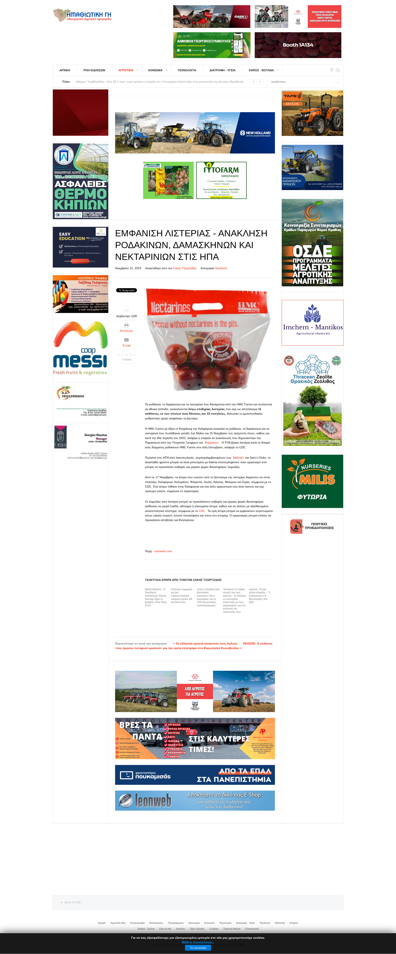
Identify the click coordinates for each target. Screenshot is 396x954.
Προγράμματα (176, 923)
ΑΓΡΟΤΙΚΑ (126, 70)
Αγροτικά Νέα (117, 923)
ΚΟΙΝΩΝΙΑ (155, 70)
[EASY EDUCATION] (80, 247)
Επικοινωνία (252, 928)
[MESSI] (80, 348)
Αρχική (102, 923)
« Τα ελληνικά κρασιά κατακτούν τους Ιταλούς (205, 643)
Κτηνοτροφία (137, 923)
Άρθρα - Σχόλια (146, 928)
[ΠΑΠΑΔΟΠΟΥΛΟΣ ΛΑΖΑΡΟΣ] (80, 181)
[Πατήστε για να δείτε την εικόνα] (210, 341)
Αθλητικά (280, 923)
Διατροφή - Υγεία (245, 923)
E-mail (126, 345)
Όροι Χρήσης (197, 928)
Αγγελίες (180, 928)
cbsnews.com (163, 551)
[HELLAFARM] (80, 112)
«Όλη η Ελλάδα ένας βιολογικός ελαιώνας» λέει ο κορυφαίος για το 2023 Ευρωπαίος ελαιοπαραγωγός (208, 597)
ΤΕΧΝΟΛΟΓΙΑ (187, 70)
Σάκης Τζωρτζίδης (185, 268)
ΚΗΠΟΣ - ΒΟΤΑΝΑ (261, 70)
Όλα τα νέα (165, 928)
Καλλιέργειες (156, 923)
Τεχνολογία (225, 923)
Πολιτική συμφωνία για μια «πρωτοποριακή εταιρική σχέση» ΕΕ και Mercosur (181, 596)
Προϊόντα (221, 268)
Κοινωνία (209, 923)
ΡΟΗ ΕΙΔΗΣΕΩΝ (94, 70)
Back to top (73, 902)
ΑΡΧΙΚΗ (64, 70)
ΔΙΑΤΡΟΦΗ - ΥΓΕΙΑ (223, 70)
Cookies (214, 928)
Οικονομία (194, 923)
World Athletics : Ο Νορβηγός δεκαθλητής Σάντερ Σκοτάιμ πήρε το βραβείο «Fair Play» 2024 (156, 597)
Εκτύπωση (126, 330)
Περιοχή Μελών (231, 928)
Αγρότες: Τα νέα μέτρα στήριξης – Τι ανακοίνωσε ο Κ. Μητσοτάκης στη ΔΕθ (259, 596)
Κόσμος (294, 923)
